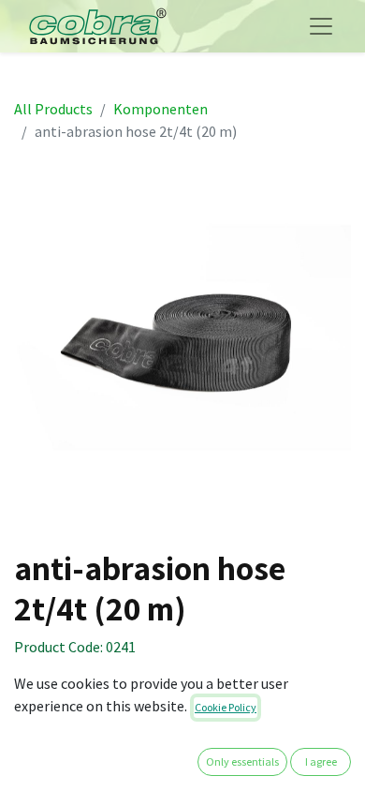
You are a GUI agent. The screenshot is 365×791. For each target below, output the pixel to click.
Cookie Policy (225, 707)
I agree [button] (321, 761)
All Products (53, 108)
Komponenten (160, 108)
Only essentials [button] (242, 761)
